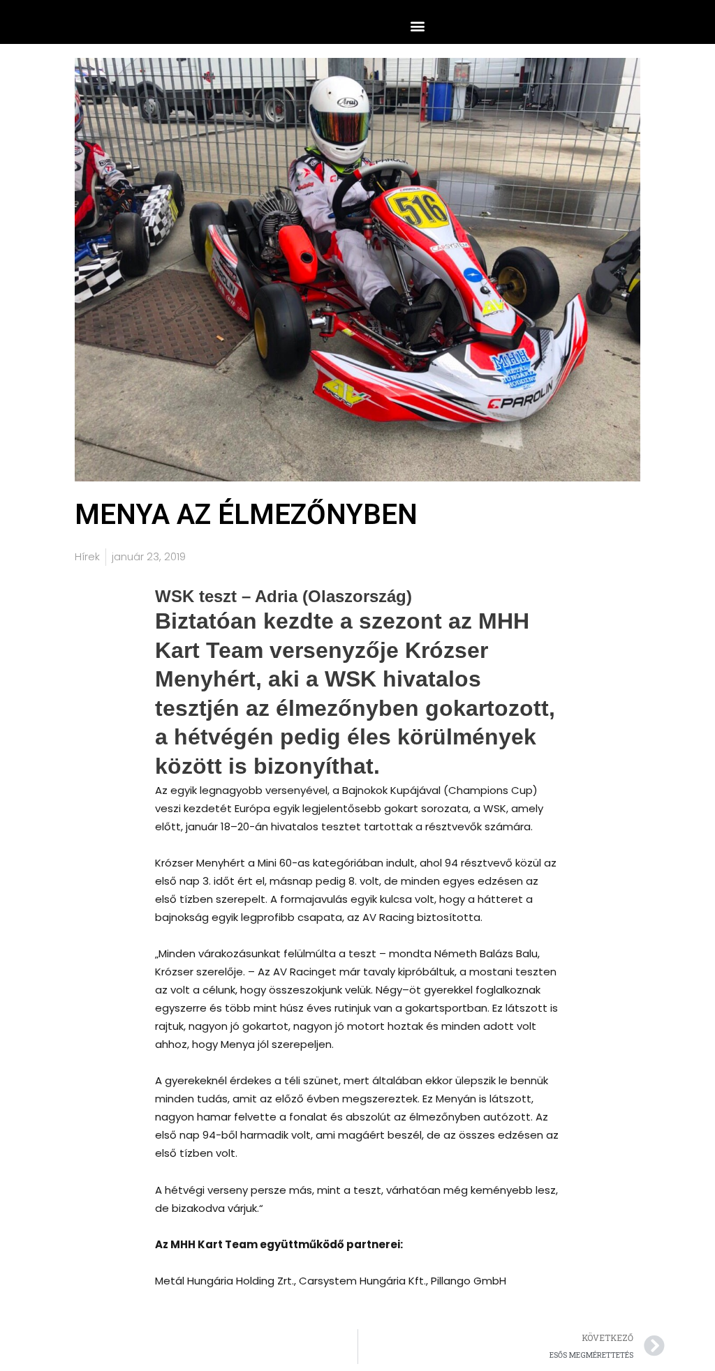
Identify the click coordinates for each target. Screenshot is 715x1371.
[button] (417, 25)
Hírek (87, 556)
